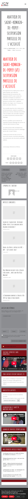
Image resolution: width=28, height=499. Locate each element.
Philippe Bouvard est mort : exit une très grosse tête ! (13, 459)
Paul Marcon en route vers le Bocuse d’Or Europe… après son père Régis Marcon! (13, 272)
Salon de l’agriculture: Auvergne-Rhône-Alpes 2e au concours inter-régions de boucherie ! (13, 224)
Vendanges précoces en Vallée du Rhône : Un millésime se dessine (13, 454)
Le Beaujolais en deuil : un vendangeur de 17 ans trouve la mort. (13, 470)
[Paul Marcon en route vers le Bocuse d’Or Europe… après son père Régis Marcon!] (14, 260)
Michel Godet (12, 48)
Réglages (18, 496)
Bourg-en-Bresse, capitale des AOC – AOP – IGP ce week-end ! (13, 248)
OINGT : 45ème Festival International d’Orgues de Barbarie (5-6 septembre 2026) (12, 465)
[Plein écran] (24, 369)
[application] (14, 363)
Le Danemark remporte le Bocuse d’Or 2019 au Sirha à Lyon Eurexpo (13, 296)
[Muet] (22, 369)
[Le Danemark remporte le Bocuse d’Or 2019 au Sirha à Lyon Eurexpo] (14, 286)
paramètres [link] (23, 493)
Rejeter (11, 496)
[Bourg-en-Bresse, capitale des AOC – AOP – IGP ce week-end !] (14, 238)
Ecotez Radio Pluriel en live (10, 346)
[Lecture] (3, 369)
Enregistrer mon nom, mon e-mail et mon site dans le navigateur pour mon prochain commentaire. (13, 336)
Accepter (5, 496)
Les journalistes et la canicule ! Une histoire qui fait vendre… (12, 475)
